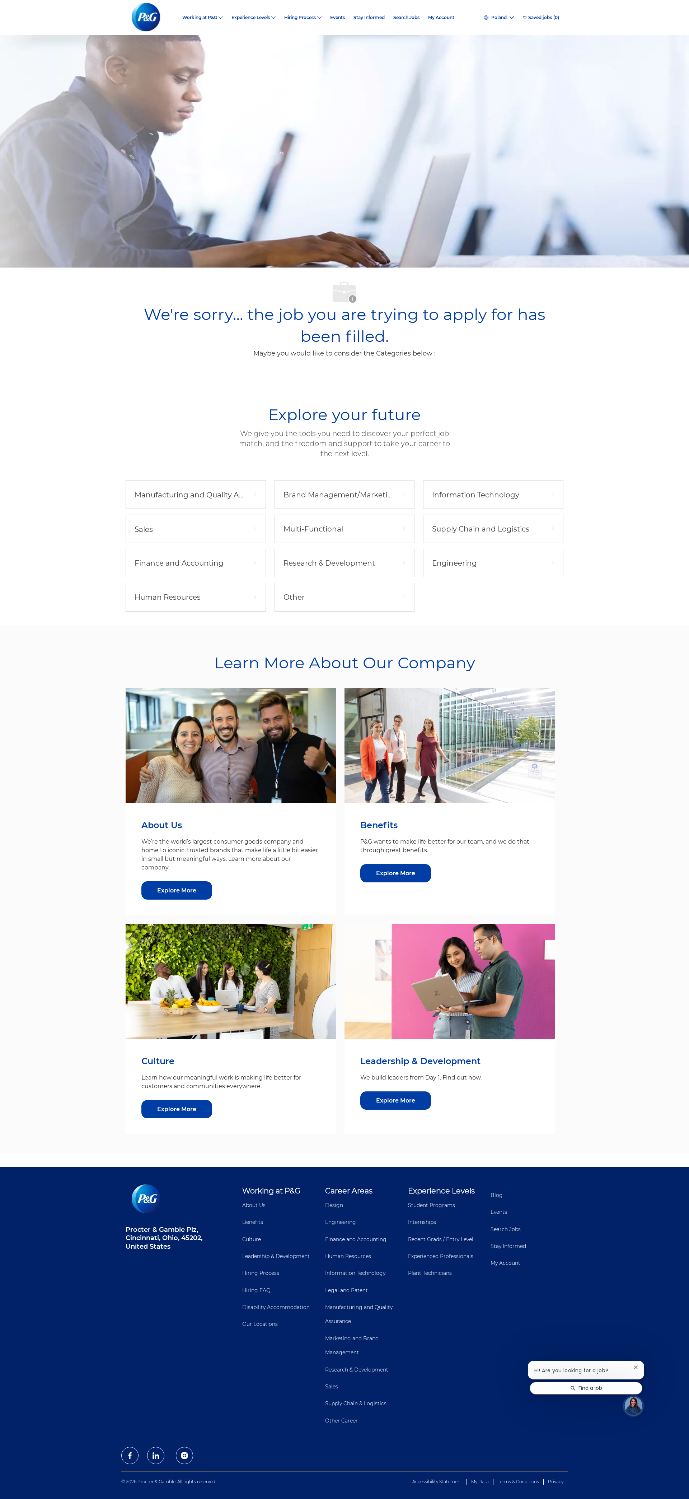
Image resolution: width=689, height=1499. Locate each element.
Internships (422, 1222)
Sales (331, 1386)
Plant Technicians (430, 1273)
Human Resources (348, 1256)
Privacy (555, 1481)
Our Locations (260, 1324)
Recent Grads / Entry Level (440, 1239)
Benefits (252, 1222)
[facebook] (130, 1455)
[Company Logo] (152, 17)
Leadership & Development (276, 1256)
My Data (480, 1481)
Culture (251, 1239)
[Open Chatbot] (633, 1405)
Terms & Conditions (518, 1481)
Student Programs (431, 1205)
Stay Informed (369, 17)
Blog (497, 1195)
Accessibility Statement (437, 1481)
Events (337, 17)
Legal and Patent (346, 1290)
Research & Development (356, 1369)
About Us (254, 1205)
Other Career (341, 1420)
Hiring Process (260, 1273)
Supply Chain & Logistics (355, 1403)
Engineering (340, 1222)
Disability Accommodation (276, 1307)
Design (334, 1205)
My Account (441, 17)
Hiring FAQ (256, 1290)
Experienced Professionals (440, 1256)
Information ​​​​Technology (355, 1273)
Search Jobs (406, 17)
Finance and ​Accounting (355, 1239)
